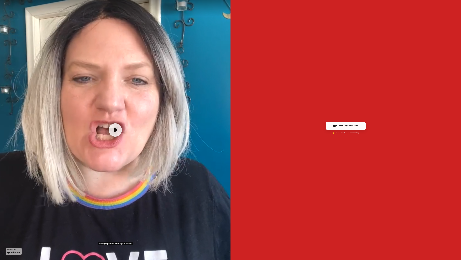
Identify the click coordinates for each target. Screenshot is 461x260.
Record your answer (348, 126)
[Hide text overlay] (127, 29)
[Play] (115, 130)
